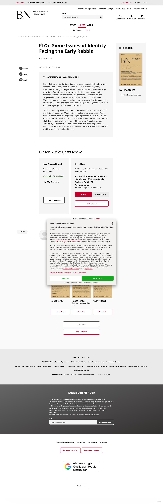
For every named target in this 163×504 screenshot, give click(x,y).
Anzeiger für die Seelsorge (117, 366)
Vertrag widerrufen (70, 450)
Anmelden (96, 218)
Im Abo (83, 194)
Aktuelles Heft (78, 30)
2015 (47, 37)
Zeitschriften (126, 3)
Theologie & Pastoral (36, 3)
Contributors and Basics (123, 9)
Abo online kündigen (103, 374)
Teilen (25, 69)
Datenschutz (81, 442)
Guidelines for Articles (140, 9)
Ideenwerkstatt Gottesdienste (97, 366)
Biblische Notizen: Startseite (26, 37)
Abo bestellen (81, 332)
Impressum (103, 442)
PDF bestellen (55, 200)
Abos (90, 25)
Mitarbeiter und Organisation (86, 9)
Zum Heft (60, 312)
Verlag (137, 3)
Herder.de (20, 3)
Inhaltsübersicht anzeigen (131, 95)
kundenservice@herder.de (86, 374)
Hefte (82, 25)
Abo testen (92, 203)
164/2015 (53, 37)
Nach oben (81, 486)
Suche (64, 13)
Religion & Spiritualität (57, 3)
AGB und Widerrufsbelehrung (65, 442)
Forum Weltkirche (133, 366)
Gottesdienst (81, 366)
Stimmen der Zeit (59, 366)
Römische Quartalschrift (81, 370)
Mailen (25, 80)
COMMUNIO (71, 366)
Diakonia (144, 366)
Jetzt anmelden (105, 422)
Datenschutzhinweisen (91, 415)
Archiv (87, 30)
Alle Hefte (81, 324)
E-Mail (51, 418)
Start (73, 25)
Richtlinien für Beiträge (105, 9)
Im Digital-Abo (100, 194)
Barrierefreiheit (93, 442)
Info (145, 3)
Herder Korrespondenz (44, 366)
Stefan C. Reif (48, 58)
